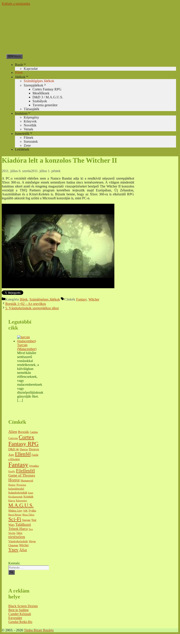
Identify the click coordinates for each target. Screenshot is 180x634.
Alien (12, 431)
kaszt (30, 493)
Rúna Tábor (28, 514)
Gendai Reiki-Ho (20, 622)
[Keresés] (11, 572)
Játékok (20, 77)
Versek (28, 129)
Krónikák (28, 496)
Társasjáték (31, 109)
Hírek (19, 72)
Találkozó (23, 524)
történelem (16, 537)
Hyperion (21, 485)
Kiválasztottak (15, 496)
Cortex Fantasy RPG (46, 89)
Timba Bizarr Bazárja (39, 630)
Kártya (11, 500)
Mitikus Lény (15, 510)
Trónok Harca (18, 529)
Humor (12, 485)
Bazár (19, 65)
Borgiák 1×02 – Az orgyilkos (25, 304)
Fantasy (81, 299)
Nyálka (32, 510)
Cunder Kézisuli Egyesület (19, 616)
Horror (14, 480)
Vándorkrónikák (18, 541)
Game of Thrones (21, 475)
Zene (27, 145)
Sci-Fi (14, 519)
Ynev (13, 549)
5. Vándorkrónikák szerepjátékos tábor (32, 308)
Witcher (93, 299)
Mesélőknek (40, 93)
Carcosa (13, 438)
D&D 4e (13, 449)
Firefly (11, 471)
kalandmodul (16, 488)
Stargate (26, 520)
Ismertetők (22, 133)
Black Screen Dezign (23, 606)
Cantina (34, 432)
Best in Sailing (18, 610)
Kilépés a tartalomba (16, 3)
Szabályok (39, 101)
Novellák (30, 125)
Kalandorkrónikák (17, 492)
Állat (23, 550)
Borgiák (23, 432)
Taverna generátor (45, 105)
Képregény (31, 117)
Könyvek (30, 121)
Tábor (19, 533)
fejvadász (34, 466)
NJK (25, 511)
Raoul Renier (15, 514)
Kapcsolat (31, 68)
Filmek (28, 137)
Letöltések (22, 149)
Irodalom (21, 113)
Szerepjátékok (33, 85)
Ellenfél (23, 454)
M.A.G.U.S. (21, 505)
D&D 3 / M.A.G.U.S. (47, 97)
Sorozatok (31, 141)
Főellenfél (25, 470)
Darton (24, 449)
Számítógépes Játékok (39, 81)
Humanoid (27, 480)
